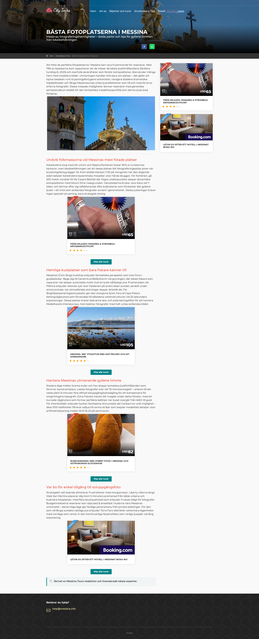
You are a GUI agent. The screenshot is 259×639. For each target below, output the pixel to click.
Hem (93, 11)
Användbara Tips (144, 11)
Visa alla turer (101, 261)
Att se (102, 11)
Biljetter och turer (120, 11)
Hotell (162, 11)
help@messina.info (64, 608)
